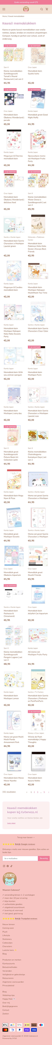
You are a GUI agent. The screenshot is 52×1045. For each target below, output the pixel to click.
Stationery (7, 939)
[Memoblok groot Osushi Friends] (38, 556)
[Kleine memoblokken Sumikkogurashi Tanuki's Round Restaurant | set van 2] (14, 54)
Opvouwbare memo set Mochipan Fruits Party (36, 157)
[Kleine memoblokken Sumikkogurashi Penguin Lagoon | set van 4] (14, 635)
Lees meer (11, 823)
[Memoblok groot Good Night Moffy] (38, 98)
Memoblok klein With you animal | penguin (13, 371)
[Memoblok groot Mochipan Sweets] (14, 517)
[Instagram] (4, 866)
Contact (5, 1010)
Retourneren (8, 978)
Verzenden (7, 971)
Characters (7, 946)
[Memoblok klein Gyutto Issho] (38, 54)
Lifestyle (6, 935)
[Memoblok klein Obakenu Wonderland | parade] (14, 98)
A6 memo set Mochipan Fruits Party (37, 651)
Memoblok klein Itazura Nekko (35, 777)
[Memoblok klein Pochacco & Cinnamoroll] (14, 594)
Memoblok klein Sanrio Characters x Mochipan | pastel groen (14, 242)
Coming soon (8, 928)
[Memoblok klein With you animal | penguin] (14, 356)
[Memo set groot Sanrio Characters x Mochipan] (38, 479)
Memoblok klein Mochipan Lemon (11, 695)
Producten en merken (11, 960)
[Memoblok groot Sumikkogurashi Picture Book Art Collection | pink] (14, 435)
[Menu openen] (3, 9)
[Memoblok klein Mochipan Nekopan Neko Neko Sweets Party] (14, 312)
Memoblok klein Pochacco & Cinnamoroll (12, 612)
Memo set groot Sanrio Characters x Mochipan (38, 495)
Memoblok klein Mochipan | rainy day (13, 410)
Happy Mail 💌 (8, 999)
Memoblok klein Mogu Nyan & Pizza (13, 495)
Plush (4, 931)
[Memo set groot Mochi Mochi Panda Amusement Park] (14, 720)
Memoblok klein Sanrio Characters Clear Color (38, 328)
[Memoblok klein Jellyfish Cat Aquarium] (38, 594)
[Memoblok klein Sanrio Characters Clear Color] (38, 312)
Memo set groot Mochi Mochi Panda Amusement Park (13, 737)
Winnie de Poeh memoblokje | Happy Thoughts (37, 737)
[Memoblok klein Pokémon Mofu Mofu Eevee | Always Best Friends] (38, 224)
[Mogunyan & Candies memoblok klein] (14, 271)
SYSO (14, 1038)
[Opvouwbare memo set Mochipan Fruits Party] (38, 139)
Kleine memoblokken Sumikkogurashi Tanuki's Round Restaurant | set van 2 (13, 73)
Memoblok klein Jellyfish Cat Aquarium (38, 610)
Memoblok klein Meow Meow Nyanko (14, 777)
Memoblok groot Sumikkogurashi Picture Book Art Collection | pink (11, 454)
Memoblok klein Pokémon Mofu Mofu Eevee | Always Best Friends (37, 244)
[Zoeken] (41, 9)
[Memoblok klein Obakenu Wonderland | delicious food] (14, 180)
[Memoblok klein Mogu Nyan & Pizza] (14, 479)
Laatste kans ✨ (9, 950)
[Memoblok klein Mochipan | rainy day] (14, 394)
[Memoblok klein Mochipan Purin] (38, 356)
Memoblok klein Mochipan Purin (35, 371)
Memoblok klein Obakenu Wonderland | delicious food (14, 198)
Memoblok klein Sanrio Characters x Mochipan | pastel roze (38, 411)
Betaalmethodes (9, 967)
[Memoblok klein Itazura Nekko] (38, 761)
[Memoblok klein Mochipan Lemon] (14, 679)
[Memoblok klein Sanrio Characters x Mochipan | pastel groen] (14, 224)
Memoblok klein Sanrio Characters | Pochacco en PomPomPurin (38, 696)
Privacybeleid (8, 985)
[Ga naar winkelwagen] (46, 9)
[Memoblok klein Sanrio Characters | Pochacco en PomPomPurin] (38, 679)
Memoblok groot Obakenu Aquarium (12, 571)
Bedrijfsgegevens (10, 1006)
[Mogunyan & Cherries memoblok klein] (14, 139)
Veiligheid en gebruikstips (13, 974)
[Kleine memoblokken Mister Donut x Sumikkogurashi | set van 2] (38, 180)
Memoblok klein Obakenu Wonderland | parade (14, 116)
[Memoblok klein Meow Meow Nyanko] (14, 761)
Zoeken (5, 1013)
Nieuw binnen (8, 924)
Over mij (6, 1002)
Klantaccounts (8, 963)
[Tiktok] (11, 866)
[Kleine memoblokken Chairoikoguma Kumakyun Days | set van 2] (38, 435)
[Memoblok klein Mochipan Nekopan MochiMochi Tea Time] (38, 271)
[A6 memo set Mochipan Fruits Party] (38, 635)
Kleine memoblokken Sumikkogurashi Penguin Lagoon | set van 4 (13, 654)
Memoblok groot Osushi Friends (35, 571)
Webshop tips (8, 995)
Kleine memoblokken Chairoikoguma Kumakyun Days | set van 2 (37, 454)
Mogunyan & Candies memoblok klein (13, 286)
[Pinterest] (8, 866)
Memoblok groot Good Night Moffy (38, 114)
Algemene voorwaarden (13, 982)
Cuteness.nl (33, 1036)
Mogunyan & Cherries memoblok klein (13, 155)
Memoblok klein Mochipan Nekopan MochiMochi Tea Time (37, 288)
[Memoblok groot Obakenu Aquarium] (14, 556)
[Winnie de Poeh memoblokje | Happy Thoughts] (38, 720)
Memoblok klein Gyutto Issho (35, 70)
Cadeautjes (7, 942)
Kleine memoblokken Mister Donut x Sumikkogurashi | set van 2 (37, 199)
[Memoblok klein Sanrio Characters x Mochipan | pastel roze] (38, 394)
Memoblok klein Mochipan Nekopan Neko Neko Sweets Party (12, 331)
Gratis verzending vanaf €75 (26, 2)
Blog (4, 953)
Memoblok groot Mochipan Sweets (11, 533)
